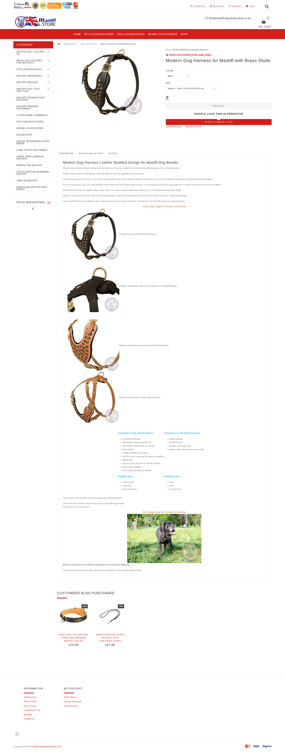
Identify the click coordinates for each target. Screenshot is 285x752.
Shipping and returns (90, 153)
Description (66, 153)
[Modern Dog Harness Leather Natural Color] (93, 397)
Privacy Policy (30, 701)
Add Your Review (194, 126)
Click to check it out (219, 122)
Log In (252, 6)
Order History (70, 697)
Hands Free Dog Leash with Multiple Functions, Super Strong (110, 637)
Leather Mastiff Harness (88, 44)
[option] (73, 639)
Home (59, 44)
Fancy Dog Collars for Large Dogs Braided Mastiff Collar (73, 637)
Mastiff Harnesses (70, 44)
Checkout (236, 6)
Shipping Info (30, 697)
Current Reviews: (174, 126)
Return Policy (30, 706)
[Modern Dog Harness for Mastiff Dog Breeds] (93, 345)
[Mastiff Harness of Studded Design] (93, 234)
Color (169, 70)
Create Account (71, 706)
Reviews (113, 153)
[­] (266, 7)
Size (168, 83)
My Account (218, 6)
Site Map (28, 714)
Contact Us (29, 719)
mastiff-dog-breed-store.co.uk (46, 746)
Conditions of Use (32, 710)
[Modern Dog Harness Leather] (93, 286)
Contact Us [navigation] (199, 6)
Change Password (72, 701)
